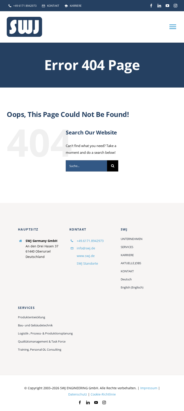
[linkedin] (159, 5)
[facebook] (151, 5)
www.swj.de (86, 256)
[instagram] (175, 5)
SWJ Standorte (87, 263)
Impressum (148, 388)
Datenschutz (77, 394)
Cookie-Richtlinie (103, 394)
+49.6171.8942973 (90, 241)
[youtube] (167, 5)
